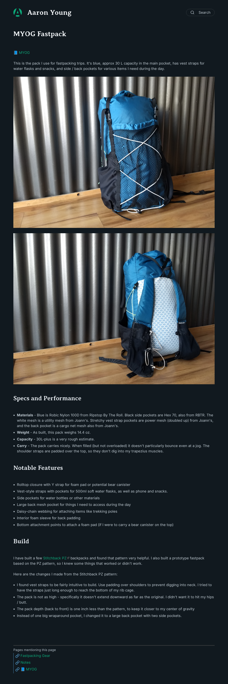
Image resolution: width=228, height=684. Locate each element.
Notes (25, 662)
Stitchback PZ (55, 558)
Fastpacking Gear (35, 656)
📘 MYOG (21, 52)
